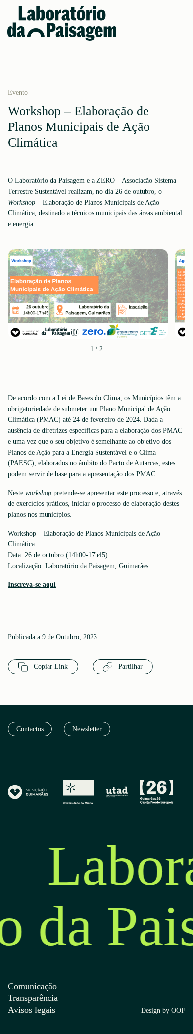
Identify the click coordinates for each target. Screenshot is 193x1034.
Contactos (30, 729)
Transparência (33, 998)
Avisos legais (31, 1010)
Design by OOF (163, 1010)
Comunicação (32, 986)
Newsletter (87, 729)
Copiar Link (50, 666)
